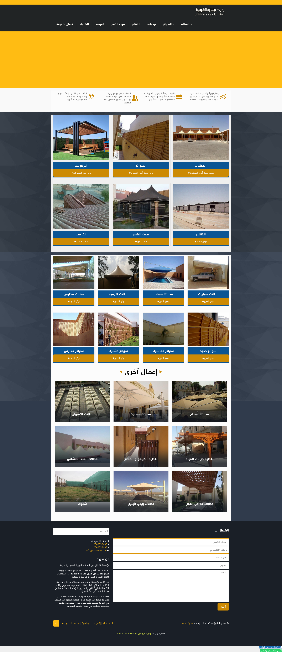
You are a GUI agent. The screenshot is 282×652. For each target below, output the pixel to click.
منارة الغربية (187, 623)
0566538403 (100, 544)
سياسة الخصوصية (70, 623)
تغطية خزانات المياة (200, 459)
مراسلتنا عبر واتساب (270, 650)
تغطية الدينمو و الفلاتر (141, 459)
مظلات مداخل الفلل (200, 504)
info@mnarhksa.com (96, 550)
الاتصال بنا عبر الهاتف (269, 647)
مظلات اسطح (199, 414)
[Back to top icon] (56, 623)
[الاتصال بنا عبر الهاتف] (280, 647)
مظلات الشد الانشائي (82, 459)
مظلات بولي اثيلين (141, 504)
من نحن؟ (86, 623)
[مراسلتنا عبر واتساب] (281, 650)
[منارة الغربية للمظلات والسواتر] (210, 11)
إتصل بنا (97, 623)
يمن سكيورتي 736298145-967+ (134, 634)
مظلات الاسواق (82, 414)
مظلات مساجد (141, 414)
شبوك (82, 504)
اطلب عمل (108, 623)
